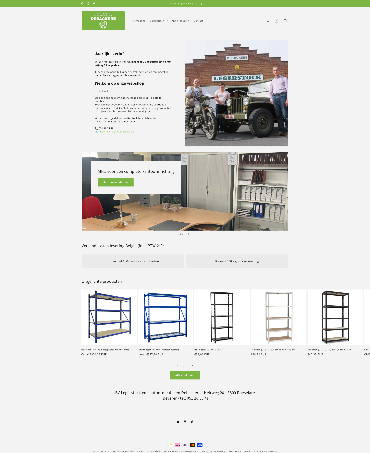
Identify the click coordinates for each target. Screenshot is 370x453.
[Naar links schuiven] (177, 366)
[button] (158, 21)
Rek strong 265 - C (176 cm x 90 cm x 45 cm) (273, 349)
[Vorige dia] (174, 234)
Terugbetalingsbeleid (239, 451)
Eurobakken (213, 209)
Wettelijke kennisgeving (213, 451)
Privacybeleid (153, 451)
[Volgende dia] (188, 234)
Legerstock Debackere (112, 451)
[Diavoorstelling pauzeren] (196, 234)
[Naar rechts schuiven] (192, 366)
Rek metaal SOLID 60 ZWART (209, 349)
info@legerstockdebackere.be (116, 131)
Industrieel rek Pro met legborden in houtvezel (105, 349)
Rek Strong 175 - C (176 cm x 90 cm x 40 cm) (330, 349)
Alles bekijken (185, 375)
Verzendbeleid (171, 451)
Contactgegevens (189, 451)
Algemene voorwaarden (265, 451)
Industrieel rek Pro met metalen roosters (158, 349)
